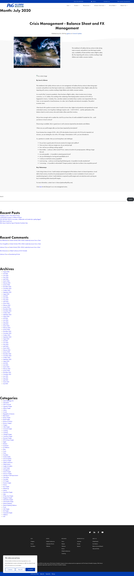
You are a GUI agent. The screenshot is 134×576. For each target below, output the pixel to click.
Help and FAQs (96, 548)
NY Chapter (6, 481)
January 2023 (6, 352)
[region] (20, 564)
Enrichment (5, 445)
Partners (5, 485)
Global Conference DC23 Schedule (18, 251)
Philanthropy (6, 488)
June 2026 (5, 275)
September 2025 (7, 292)
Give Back (112, 5)
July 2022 (5, 363)
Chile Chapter (6, 427)
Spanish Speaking (7, 503)
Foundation (5, 455)
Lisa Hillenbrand (4, 240)
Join (68, 5)
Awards (5, 412)
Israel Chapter (6, 468)
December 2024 (7, 309)
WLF (4, 516)
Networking (6, 477)
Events (76, 5)
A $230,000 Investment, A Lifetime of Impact (11, 217)
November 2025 (7, 288)
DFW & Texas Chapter (8, 440)
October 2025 (6, 290)
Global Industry (6, 464)
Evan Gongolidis (4, 244)
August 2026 (6, 271)
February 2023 (6, 350)
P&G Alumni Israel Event (6, 221)
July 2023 (5, 341)
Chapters (5, 425)
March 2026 (6, 281)
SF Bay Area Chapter (8, 496)
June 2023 (5, 342)
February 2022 (6, 369)
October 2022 (6, 357)
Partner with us (80, 538)
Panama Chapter (7, 483)
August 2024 (6, 316)
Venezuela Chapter (7, 513)
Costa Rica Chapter (7, 436)
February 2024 (6, 327)
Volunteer (79, 541)
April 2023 (5, 346)
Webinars (5, 514)
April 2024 (5, 324)
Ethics (4, 449)
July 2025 (5, 296)
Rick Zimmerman (4, 251)
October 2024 (6, 313)
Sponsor (78, 546)
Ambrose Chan (3, 247)
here (40, 187)
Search (1, 196)
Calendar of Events (50, 544)
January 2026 (6, 285)
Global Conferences (50, 541)
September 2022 (7, 359)
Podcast (5, 490)
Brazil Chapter (6, 419)
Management (6, 470)
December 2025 (7, 286)
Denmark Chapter (7, 438)
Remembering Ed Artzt (14, 254)
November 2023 (7, 333)
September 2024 (7, 314)
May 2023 (5, 344)
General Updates (77, 33)
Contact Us (107, 1)
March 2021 (6, 382)
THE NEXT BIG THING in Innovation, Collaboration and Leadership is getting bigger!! (20, 219)
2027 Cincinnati (7, 404)
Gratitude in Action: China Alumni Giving (9, 215)
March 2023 (6, 348)
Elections (5, 444)
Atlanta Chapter (7, 408)
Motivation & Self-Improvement (10, 475)
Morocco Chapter (7, 473)
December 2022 (7, 354)
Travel (4, 507)
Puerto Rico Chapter (8, 492)
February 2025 (6, 305)
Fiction (4, 453)
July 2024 (5, 318)
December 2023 (7, 331)
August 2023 (6, 339)
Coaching (5, 430)
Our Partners (95, 544)
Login (94, 1)
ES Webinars (6, 447)
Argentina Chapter (7, 406)
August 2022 (6, 361)
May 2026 (5, 277)
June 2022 (5, 365)
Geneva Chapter (7, 460)
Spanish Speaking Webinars (10, 505)
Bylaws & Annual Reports (98, 546)
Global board (95, 541)
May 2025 (5, 299)
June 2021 (5, 376)
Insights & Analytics (7, 466)
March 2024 (6, 326)
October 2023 (6, 335)
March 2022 (6, 367)
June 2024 (5, 320)
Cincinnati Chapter (7, 429)
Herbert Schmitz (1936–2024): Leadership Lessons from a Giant (25, 240)
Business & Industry (7, 421)
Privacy (53, 574)
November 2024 (7, 311)
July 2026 (5, 273)
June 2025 (5, 298)
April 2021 (5, 380)
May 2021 (5, 378)
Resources (86, 5)
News (63, 541)
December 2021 (7, 372)
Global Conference (7, 462)
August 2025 (6, 294)
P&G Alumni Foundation (123, 1)
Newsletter (5, 479)
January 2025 (6, 307)
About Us (123, 5)
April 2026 (5, 279)
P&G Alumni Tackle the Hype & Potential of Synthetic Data (14, 223)
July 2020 (5, 383)
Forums (32, 544)
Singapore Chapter (7, 498)
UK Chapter (6, 511)
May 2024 (5, 322)
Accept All (30, 569)
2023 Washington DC (8, 401)
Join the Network (78, 1)
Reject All (20, 569)
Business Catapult (7, 423)
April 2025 (5, 301)
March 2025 (6, 303)
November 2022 (7, 355)
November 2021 (7, 374)
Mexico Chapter (7, 472)
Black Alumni (6, 416)
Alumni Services (99, 5)
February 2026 (6, 283)
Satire (4, 494)
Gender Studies (7, 457)
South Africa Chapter (8, 500)
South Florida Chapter (8, 501)
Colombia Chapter (7, 434)
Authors (5, 410)
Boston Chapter (6, 417)
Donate (78, 544)
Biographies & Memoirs (8, 414)
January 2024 (6, 329)
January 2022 (6, 370)
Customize (10, 569)
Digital (4, 442)
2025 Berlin (6, 402)
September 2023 (7, 337)
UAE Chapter (6, 509)
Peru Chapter (6, 486)
